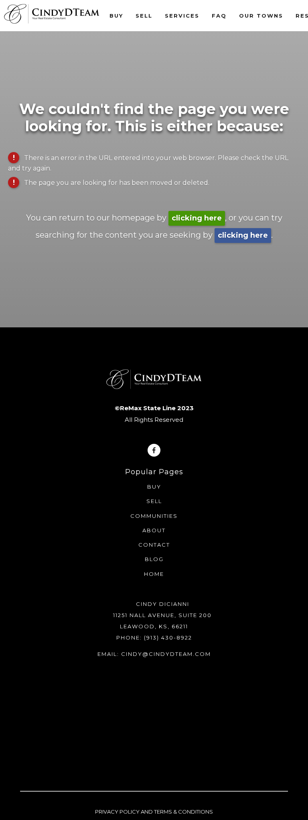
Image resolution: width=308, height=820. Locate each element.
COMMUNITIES (154, 516)
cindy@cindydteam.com (166, 654)
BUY (154, 486)
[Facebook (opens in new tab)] (154, 450)
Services (182, 15)
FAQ (219, 15)
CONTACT (154, 544)
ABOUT (154, 530)
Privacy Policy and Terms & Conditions (154, 811)
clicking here (197, 218)
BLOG (154, 559)
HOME (154, 574)
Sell (144, 15)
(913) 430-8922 (168, 637)
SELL (154, 501)
